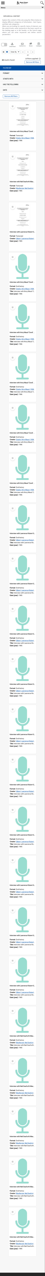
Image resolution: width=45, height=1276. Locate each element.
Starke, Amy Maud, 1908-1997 (27, 138)
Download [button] (12, 44)
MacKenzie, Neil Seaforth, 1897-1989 (29, 188)
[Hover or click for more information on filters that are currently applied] (40, 58)
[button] (22, 45)
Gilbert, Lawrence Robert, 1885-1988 (29, 238)
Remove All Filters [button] (32, 62)
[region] (22, 83)
